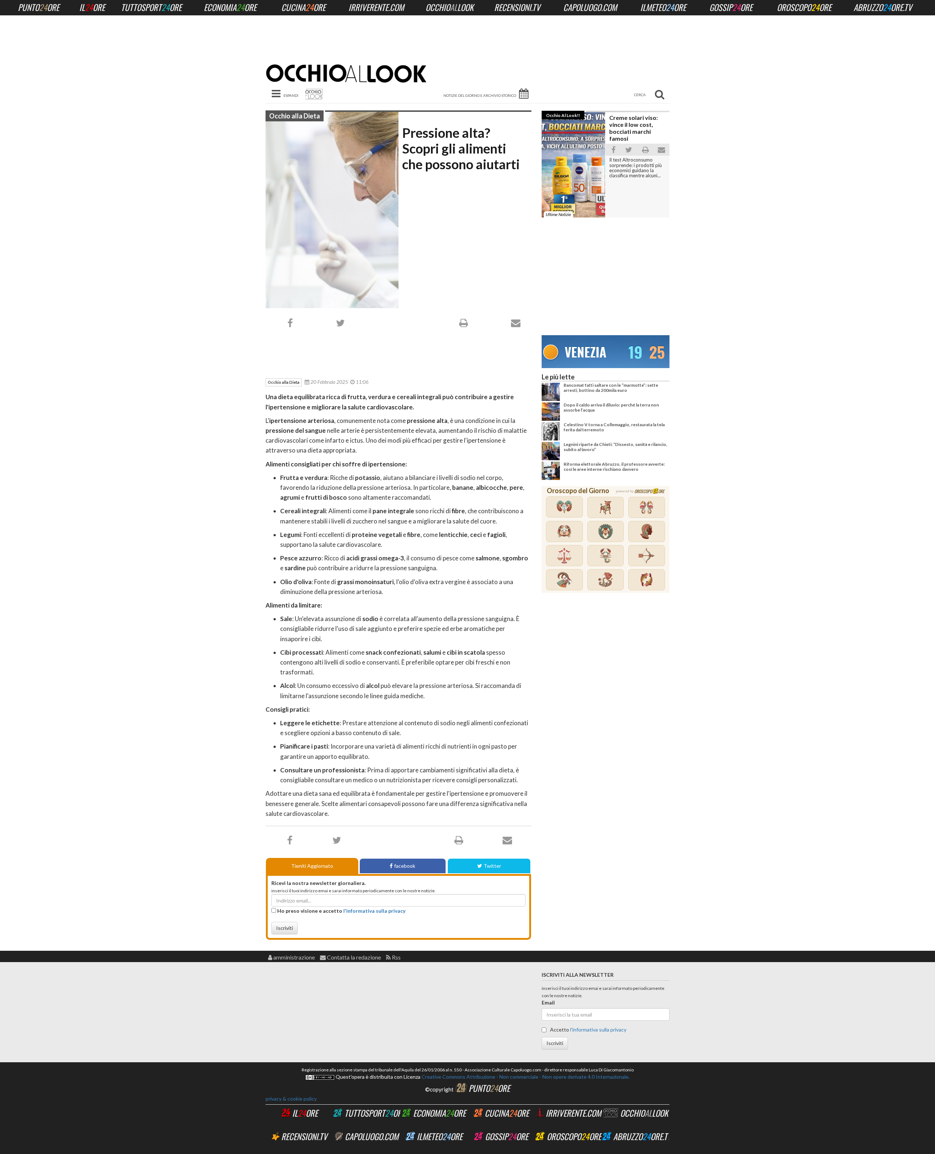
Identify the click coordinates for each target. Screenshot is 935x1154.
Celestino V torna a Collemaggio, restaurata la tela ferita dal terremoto (614, 427)
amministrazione (293, 957)
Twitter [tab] (492, 866)
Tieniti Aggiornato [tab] (312, 866)
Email (548, 1002)
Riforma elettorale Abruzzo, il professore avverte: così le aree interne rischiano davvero (614, 466)
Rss (396, 957)
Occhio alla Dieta (294, 116)
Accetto (587, 1029)
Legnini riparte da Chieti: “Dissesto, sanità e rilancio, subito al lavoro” (615, 447)
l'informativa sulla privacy (374, 911)
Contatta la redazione (353, 957)
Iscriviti (284, 928)
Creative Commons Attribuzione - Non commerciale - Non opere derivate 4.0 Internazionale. (525, 1077)
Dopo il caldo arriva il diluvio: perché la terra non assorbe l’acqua (611, 407)
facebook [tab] (404, 866)
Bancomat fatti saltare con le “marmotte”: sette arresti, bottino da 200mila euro (611, 387)
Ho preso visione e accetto (340, 911)
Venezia (585, 351)
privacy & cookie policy (291, 1099)
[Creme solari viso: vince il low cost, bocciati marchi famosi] (605, 112)
